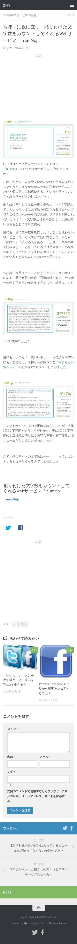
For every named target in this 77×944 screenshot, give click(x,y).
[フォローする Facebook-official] (71, 828)
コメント (13, 729)
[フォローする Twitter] (64, 828)
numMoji (11, 169)
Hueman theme (57, 923)
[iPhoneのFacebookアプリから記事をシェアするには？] (56, 662)
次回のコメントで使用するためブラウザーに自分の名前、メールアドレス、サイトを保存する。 (37, 796)
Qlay (6, 5)
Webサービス (20, 624)
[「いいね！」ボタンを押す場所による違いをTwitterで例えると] (20, 657)
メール (45, 757)
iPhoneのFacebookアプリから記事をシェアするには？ (54, 688)
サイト (11, 771)
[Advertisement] (38, 87)
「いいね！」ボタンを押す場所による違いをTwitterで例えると (18, 680)
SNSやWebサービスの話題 (20, 15)
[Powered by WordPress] (25, 923)
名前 (11, 757)
